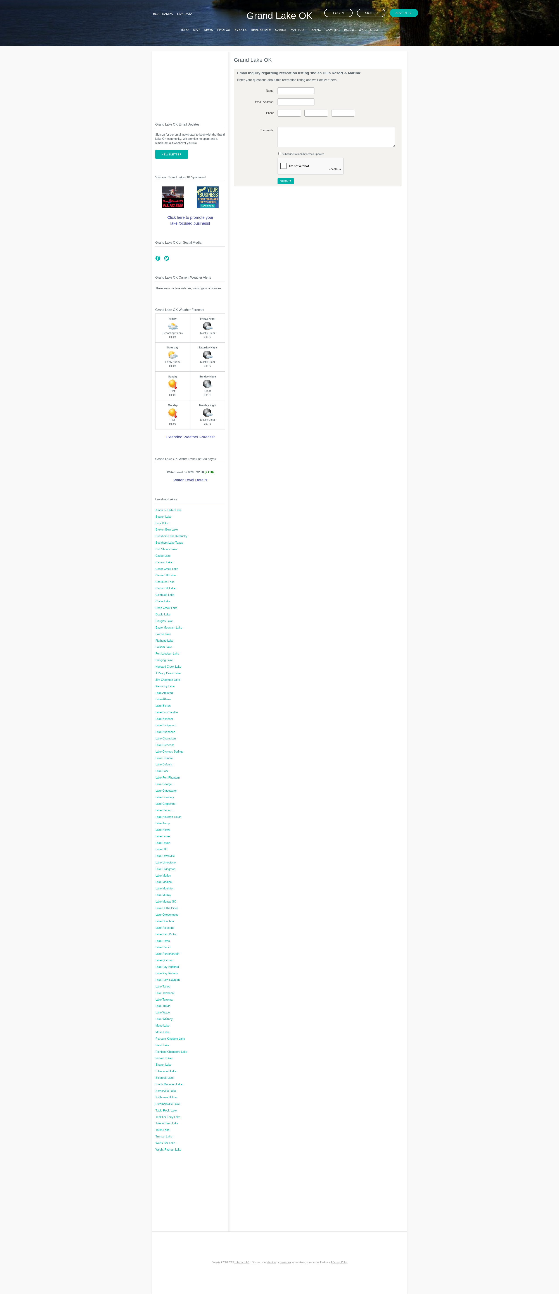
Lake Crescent (164, 745)
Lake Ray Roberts (166, 973)
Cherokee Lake (164, 582)
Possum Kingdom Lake (170, 1038)
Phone (270, 113)
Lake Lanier (162, 836)
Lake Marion (163, 875)
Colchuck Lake (164, 594)
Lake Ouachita (164, 921)
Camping (333, 29)
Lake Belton (163, 705)
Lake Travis (162, 1006)
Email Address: (264, 101)
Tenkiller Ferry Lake (167, 1117)
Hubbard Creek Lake (168, 666)
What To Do (368, 29)
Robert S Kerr (164, 1058)
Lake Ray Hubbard (167, 966)
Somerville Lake (165, 1090)
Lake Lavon (162, 842)
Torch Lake (162, 1130)
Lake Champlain (165, 738)
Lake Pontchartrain (167, 953)
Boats (349, 29)
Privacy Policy (340, 1262)
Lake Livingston (165, 869)
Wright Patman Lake (168, 1149)
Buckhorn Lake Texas (169, 542)
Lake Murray (163, 895)
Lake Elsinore (164, 758)
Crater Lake (162, 601)
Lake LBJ (161, 849)
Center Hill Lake (165, 575)
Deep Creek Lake (166, 608)
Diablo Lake (162, 614)
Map (196, 29)
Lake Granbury (164, 797)
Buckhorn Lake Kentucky (171, 536)
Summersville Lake (167, 1104)
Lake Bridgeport (165, 725)
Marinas (297, 29)
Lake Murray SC (165, 901)
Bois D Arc (162, 523)
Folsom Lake (163, 647)
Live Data (184, 14)
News (208, 29)
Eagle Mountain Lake (168, 627)
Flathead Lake (164, 640)
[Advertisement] (190, 83)
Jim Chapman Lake (167, 679)
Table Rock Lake (166, 1110)
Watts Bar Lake (165, 1143)
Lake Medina (163, 882)
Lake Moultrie (164, 888)
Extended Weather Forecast (190, 437)
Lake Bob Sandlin (166, 712)
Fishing (315, 29)
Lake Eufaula (163, 764)
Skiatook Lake (164, 1077)
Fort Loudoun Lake (167, 653)
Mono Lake (162, 1025)
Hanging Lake (164, 660)
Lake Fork (161, 771)
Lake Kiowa (162, 829)
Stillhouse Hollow (166, 1097)
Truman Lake (163, 1136)
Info (185, 29)
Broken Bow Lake (166, 529)
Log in (338, 13)
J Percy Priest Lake (168, 673)
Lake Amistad (164, 692)
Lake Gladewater (166, 790)
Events (241, 29)
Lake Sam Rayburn (167, 980)
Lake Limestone (165, 862)
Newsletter (172, 154)
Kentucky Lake (164, 686)
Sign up (371, 13)
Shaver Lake (163, 1064)
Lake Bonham (164, 718)
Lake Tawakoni (164, 993)
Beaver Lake (163, 516)
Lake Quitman (164, 960)
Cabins (280, 29)
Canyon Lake (163, 562)
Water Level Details (190, 480)
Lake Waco (162, 1012)
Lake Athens (163, 699)
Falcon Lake (163, 634)
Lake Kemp (162, 823)
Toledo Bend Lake (166, 1123)
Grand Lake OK (279, 15)
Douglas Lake (164, 621)
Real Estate (261, 29)
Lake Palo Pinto (165, 934)
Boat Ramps (163, 14)
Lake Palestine (164, 927)
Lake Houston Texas (168, 816)
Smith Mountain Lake (168, 1084)
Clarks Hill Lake (165, 588)
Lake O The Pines (166, 908)
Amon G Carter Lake (168, 510)
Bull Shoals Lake (166, 549)
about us (271, 1262)
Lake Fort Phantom (167, 777)
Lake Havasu (163, 810)
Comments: (267, 130)
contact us (285, 1262)
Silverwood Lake (165, 1071)
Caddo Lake (163, 555)
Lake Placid (162, 947)
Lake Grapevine (165, 803)
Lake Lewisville (165, 856)
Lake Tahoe (162, 986)
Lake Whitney (164, 1019)
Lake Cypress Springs (169, 751)
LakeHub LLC (242, 1262)
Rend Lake (162, 1045)
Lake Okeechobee (166, 914)
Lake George (163, 784)
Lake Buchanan (165, 732)
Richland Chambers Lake (171, 1051)
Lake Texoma (164, 999)
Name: (270, 90)
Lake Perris (162, 941)
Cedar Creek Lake (166, 568)
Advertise (403, 13)
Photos (223, 29)
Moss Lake (162, 1032)
